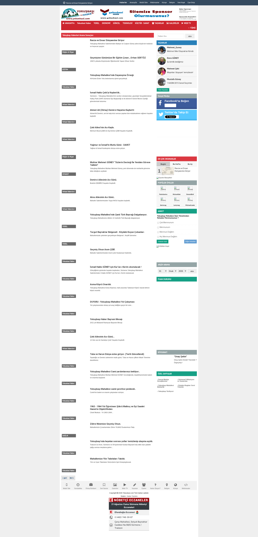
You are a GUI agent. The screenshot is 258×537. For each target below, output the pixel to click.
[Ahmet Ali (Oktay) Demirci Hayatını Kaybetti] (75, 116)
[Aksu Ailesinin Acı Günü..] (75, 203)
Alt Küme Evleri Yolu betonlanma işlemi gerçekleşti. (108, 79)
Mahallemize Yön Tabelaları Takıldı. (107, 458)
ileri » (72, 478)
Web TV (125, 488)
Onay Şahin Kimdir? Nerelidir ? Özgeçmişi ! (185, 361)
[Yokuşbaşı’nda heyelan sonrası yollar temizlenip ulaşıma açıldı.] (75, 447)
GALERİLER (174, 23)
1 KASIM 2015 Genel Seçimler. (179, 83)
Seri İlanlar (104, 488)
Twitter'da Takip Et (176, 112)
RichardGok (176, 194)
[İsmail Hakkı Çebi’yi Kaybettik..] (75, 98)
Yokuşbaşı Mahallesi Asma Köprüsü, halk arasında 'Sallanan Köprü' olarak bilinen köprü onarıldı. (120, 289)
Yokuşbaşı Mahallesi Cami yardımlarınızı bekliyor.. (115, 371)
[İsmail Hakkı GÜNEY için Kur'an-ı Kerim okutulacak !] (75, 273)
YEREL (96, 23)
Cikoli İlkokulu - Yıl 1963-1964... (101, 412)
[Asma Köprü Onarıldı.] (75, 290)
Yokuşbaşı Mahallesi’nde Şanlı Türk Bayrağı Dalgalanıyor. (118, 214)
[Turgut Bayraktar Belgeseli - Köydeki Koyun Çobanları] (75, 238)
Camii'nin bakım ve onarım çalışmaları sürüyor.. (107, 392)
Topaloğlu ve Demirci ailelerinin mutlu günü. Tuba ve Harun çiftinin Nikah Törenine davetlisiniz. (120, 359)
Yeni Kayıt (181, 2)
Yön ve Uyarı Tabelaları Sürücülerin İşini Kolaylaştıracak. (110, 462)
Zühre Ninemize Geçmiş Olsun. (105, 424)
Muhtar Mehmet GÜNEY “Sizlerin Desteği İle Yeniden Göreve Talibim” (120, 163)
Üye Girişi (191, 2)
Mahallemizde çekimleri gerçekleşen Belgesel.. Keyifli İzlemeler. (113, 235)
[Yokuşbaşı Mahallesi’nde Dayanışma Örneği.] (75, 81)
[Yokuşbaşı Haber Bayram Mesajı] (75, 325)
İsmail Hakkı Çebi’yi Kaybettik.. (105, 92)
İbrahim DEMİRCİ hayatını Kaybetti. (103, 183)
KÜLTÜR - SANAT (142, 23)
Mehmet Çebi (173, 68)
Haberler (123, 2)
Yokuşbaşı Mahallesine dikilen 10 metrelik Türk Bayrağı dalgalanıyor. (115, 218)
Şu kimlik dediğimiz (175, 62)
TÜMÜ (193, 28)
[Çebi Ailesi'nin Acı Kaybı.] (75, 133)
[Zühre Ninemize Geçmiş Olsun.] (75, 430)
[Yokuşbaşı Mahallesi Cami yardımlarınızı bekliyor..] (75, 377)
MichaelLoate (190, 205)
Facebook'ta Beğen (177, 101)
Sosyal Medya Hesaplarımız (163, 380)
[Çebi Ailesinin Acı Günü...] (75, 342)
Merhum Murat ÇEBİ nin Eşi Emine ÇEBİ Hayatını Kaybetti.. (111, 131)
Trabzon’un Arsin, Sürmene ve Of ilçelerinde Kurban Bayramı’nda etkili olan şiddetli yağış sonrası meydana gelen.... (120, 446)
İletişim (172, 2)
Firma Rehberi (91, 488)
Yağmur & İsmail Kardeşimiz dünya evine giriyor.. (108, 148)
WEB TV (187, 23)
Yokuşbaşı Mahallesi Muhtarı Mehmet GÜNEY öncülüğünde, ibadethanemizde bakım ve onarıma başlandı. (121, 376)
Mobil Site (144, 2)
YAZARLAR (159, 23)
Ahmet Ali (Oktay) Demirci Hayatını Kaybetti (112, 110)
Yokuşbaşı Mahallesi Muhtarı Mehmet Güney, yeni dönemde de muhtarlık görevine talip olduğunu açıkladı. (120, 170)
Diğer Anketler (190, 241)
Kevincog (163, 205)
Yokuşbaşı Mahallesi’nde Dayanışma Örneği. (112, 75)
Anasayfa (133, 2)
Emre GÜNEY (173, 58)
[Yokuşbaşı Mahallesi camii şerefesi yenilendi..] (75, 395)
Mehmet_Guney (174, 47)
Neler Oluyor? (155, 488)
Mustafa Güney (174, 79)
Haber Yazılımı (132, 496)
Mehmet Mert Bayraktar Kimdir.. (180, 51)
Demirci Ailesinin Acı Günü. (103, 180)
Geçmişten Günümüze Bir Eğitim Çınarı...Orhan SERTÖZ (118, 57)
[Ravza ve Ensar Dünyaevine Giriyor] (75, 46)
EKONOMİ (106, 23)
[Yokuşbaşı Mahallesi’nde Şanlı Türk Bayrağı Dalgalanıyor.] (75, 220)
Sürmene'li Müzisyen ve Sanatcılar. (185, 380)
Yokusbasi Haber (84, 23)
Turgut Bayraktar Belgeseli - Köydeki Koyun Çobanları (117, 232)
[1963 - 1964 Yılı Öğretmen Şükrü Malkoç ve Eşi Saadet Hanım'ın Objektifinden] (75, 412)
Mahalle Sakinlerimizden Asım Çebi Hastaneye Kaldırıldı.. (111, 253)
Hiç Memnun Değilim (168, 237)
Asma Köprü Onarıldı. (100, 284)
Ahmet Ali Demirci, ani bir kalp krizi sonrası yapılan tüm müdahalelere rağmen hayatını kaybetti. (121, 115)
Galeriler (115, 488)
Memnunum (165, 227)
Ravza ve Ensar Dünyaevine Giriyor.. (79, 3)
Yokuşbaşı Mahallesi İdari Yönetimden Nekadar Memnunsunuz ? (173, 217)
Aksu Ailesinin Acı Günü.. (102, 197)
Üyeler (143, 488)
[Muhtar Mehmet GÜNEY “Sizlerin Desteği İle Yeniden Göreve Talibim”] (75, 168)
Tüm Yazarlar (163, 90)
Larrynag (177, 205)
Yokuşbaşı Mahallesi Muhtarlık (165, 386)
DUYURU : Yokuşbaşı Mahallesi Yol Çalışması (112, 302)
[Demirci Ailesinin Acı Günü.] (75, 186)
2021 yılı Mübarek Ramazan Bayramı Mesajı (106, 323)
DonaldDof (190, 194)
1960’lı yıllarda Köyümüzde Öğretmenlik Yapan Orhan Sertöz (112, 61)
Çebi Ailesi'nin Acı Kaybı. (102, 127)
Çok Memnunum (167, 222)
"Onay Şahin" (180, 356)
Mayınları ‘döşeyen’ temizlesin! (180, 72)
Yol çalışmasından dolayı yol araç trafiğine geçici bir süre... (111, 305)
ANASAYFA (69, 23)
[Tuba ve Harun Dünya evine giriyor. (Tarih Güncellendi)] (75, 360)
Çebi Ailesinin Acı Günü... (102, 336)
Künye (164, 2)
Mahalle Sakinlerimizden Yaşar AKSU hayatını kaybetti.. (110, 201)
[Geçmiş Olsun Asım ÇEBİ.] (75, 255)
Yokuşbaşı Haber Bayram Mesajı (106, 319)
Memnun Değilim (167, 232)
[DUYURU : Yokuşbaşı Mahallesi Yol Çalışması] (75, 308)
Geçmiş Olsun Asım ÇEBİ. (102, 249)
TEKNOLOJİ (127, 23)
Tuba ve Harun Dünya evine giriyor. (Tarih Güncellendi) (117, 354)
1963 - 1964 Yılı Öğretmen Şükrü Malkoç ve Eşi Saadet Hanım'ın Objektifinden (117, 407)
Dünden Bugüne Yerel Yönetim (186, 386)
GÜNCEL (116, 23)
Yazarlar (135, 488)
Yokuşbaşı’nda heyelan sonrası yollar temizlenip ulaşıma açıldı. (121, 441)
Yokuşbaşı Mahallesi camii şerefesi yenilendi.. (113, 389)
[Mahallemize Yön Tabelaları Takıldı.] (75, 464)
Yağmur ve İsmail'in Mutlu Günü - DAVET (110, 145)
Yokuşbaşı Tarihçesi (165, 391)
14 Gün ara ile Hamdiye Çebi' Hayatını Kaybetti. (107, 340)
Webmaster (154, 2)
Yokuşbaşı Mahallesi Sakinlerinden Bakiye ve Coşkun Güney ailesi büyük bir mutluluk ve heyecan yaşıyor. (121, 45)
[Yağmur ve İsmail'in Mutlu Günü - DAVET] (75, 151)
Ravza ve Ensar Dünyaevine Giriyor (107, 40)
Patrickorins (163, 194)
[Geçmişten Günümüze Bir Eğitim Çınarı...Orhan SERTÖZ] (75, 63)
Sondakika (78, 488)
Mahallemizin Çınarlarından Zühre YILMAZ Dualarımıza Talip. (112, 427)
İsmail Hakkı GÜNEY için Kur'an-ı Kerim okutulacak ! (115, 267)
